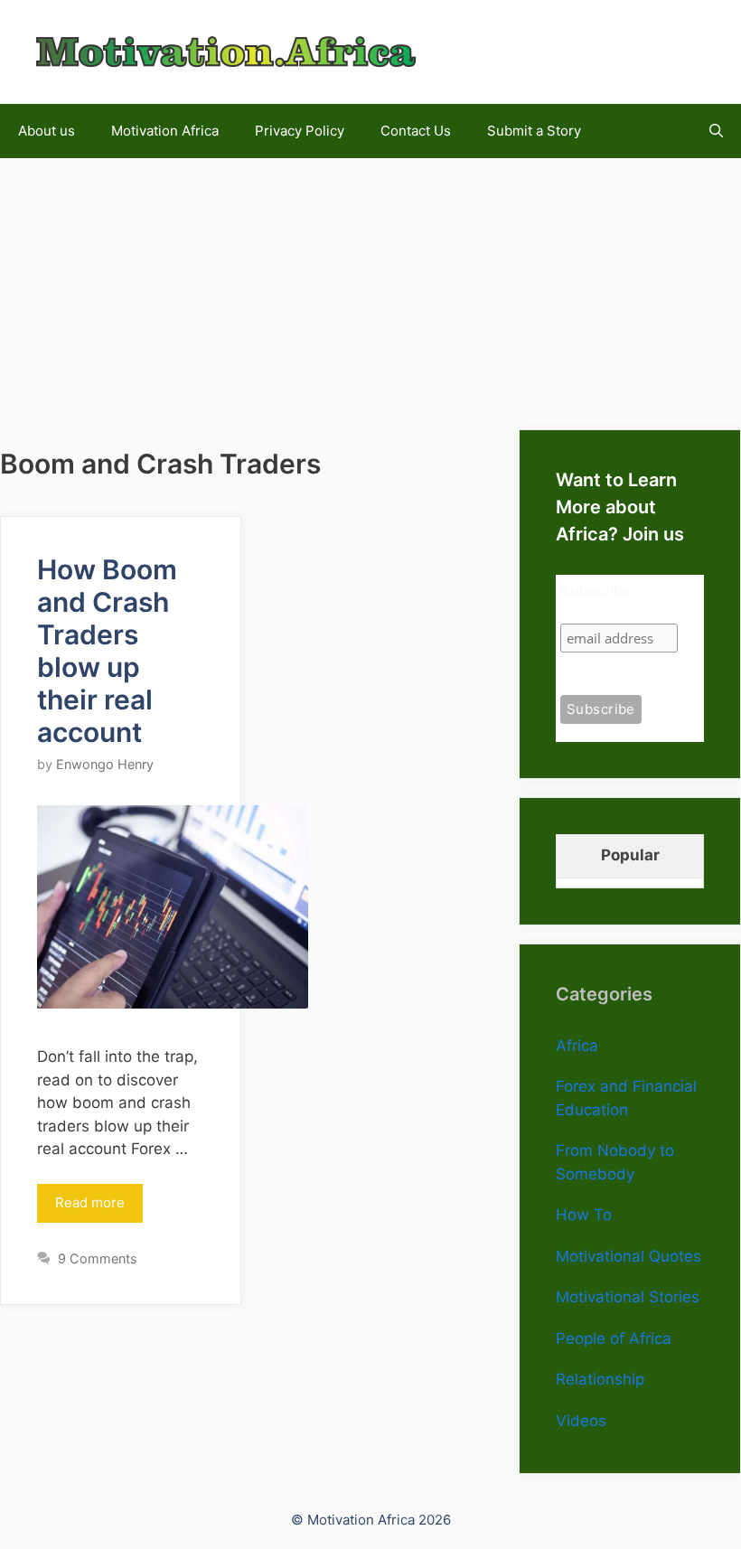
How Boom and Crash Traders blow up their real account (107, 650)
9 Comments (97, 1258)
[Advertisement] (370, 284)
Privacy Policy (299, 130)
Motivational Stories (627, 1297)
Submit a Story (534, 130)
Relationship (600, 1379)
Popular (630, 855)
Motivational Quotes (628, 1256)
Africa (577, 1046)
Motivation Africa (165, 130)
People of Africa (613, 1338)
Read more (90, 1202)
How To (584, 1215)
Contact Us (415, 130)
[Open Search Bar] (716, 131)
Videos (581, 1421)
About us (46, 130)
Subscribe (595, 591)
